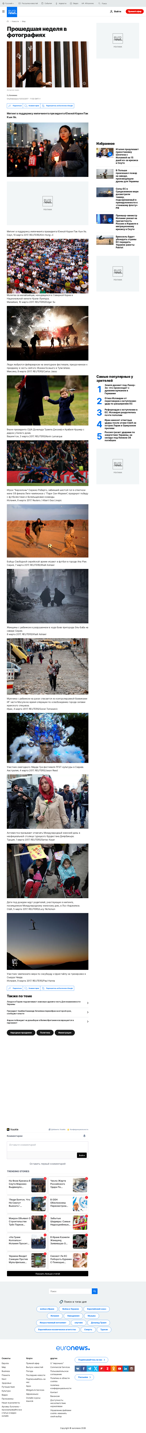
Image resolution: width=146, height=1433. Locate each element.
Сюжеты (6, 1358)
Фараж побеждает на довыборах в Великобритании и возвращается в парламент (40, 1021)
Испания (55, 1316)
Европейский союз (96, 1309)
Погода (29, 1371)
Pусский (8, 3)
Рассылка (83, 1377)
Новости (15, 21)
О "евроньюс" (57, 1363)
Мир (24, 21)
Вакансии (55, 1396)
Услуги (29, 1358)
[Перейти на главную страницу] (12, 12)
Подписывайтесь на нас (90, 1360)
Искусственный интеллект (53, 1322)
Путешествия (8, 1387)
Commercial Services (60, 1367)
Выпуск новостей (34, 1367)
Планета (6, 1375)
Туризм (104, 1329)
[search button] (99, 3)
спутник (79, 1322)
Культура (6, 1391)
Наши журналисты (11, 1402)
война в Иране (47, 1309)
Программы (8, 1399)
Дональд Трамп (98, 1322)
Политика (45, 1032)
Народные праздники (21, 1032)
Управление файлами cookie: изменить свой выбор (60, 1413)
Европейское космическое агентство (57, 1329)
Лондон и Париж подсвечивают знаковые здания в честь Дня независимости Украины (43, 1002)
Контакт (54, 1392)
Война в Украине (70, 1309)
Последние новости (35, 1375)
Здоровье (6, 1383)
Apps (28, 1386)
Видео (5, 1395)
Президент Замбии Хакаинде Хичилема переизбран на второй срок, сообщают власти (39, 1012)
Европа (5, 1363)
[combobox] (113, 3)
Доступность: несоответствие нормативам (58, 1403)
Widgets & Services (35, 1390)
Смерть (88, 1329)
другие (53, 1358)
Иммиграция (64, 1032)
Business (6, 1371)
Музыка (92, 1316)
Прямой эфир (134, 11)
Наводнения (73, 1316)
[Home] (8, 21)
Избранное (105, 143)
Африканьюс (32, 1394)
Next (4, 1379)
